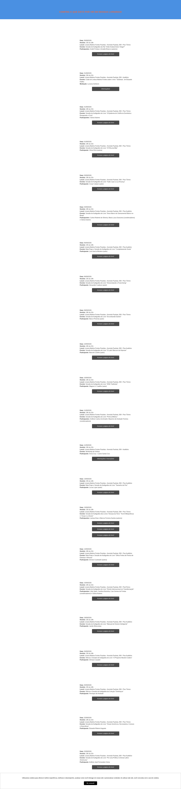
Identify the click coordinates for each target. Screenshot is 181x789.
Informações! (105, 89)
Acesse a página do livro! (105, 54)
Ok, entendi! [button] (90, 783)
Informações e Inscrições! (105, 458)
